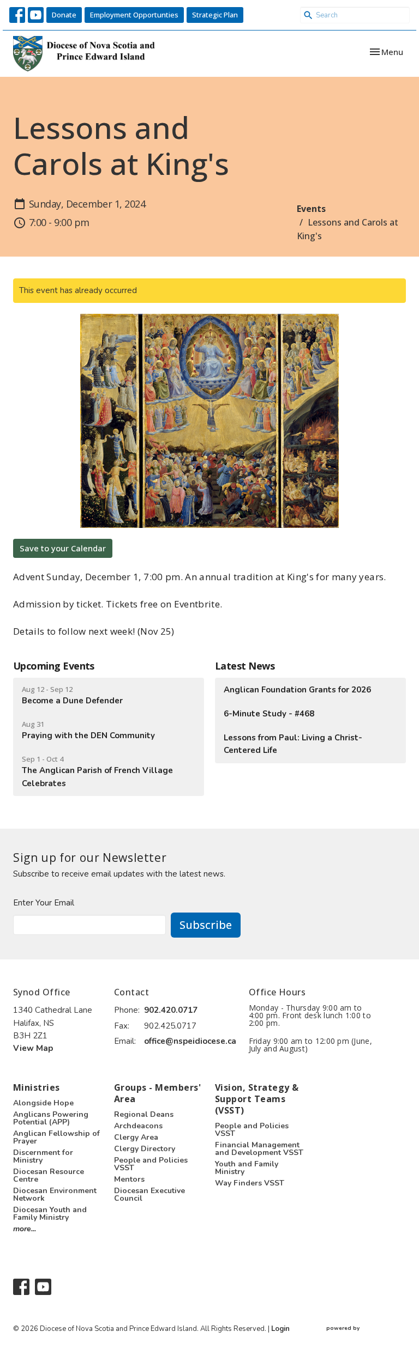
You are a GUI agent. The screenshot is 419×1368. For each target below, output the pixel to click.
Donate (64, 15)
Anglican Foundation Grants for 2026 (297, 689)
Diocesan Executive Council (149, 1194)
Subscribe (205, 924)
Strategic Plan (215, 15)
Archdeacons (138, 1126)
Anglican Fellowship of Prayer (56, 1137)
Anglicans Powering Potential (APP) (50, 1118)
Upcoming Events (53, 665)
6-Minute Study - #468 (269, 713)
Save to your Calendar (63, 548)
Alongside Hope (43, 1103)
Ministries (36, 1087)
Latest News (244, 665)
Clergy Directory (144, 1149)
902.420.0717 (170, 1010)
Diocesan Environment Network (55, 1194)
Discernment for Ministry (43, 1156)
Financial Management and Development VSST (259, 1149)
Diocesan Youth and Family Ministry (50, 1214)
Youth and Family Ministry (246, 1168)
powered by (361, 1337)
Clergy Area (136, 1137)
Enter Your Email (43, 902)
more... (24, 1229)
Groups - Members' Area (157, 1093)
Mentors (129, 1179)
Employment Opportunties (134, 15)
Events (311, 209)
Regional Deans (143, 1114)
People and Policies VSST (151, 1164)
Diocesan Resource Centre (48, 1175)
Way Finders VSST (249, 1183)
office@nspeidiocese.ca (190, 1041)
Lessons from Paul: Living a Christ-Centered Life (293, 744)
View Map (33, 1048)
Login (280, 1329)
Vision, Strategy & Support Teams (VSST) (257, 1098)
